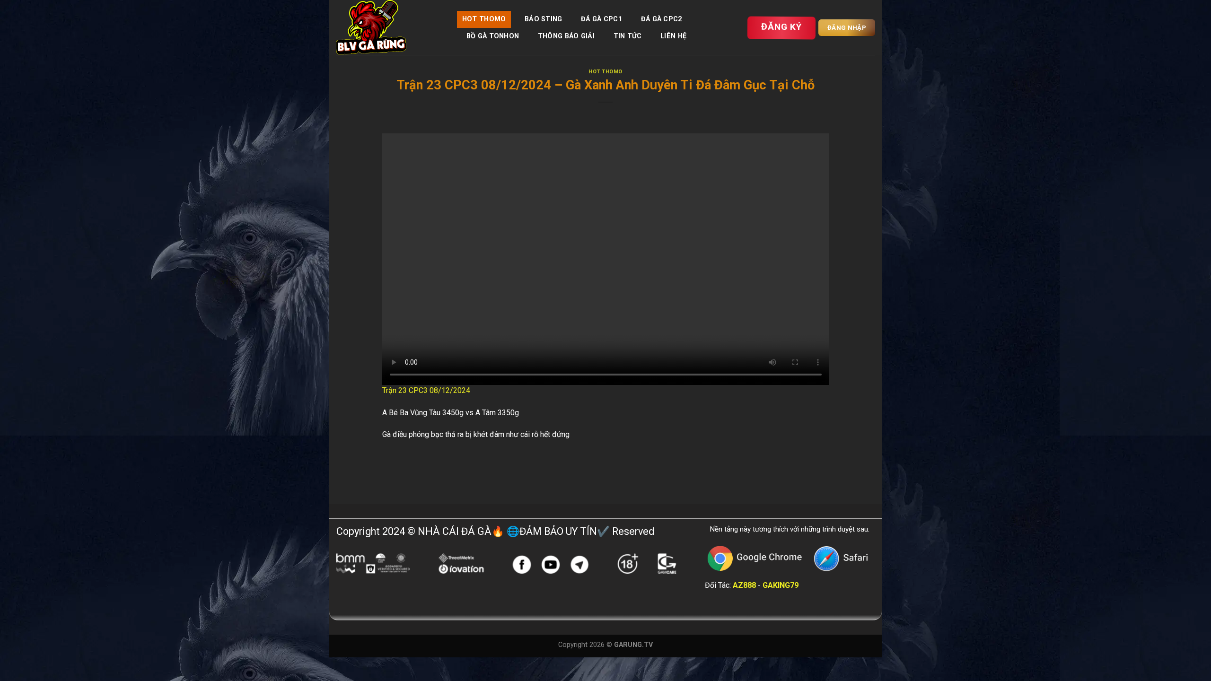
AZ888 (744, 585)
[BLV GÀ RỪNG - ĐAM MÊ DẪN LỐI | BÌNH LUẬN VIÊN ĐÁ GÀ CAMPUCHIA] (389, 27)
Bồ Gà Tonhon (492, 36)
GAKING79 (781, 585)
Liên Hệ (673, 36)
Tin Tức (628, 36)
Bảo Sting (543, 19)
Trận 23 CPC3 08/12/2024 (426, 390)
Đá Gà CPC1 (601, 19)
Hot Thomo (484, 19)
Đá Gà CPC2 (661, 19)
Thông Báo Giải (566, 36)
